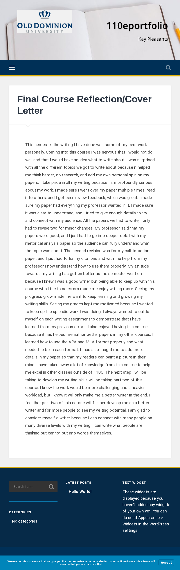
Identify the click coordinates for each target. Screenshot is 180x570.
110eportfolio (137, 25)
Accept (166, 563)
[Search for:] (33, 486)
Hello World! (80, 491)
